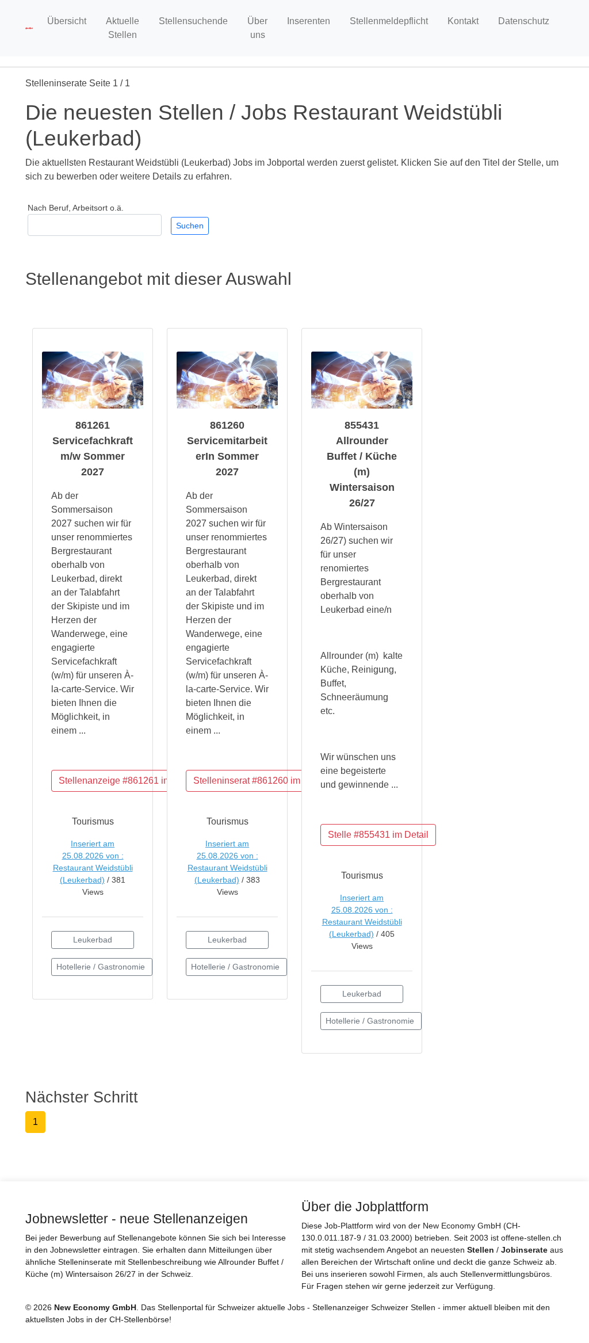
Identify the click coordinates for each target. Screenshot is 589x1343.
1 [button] (35, 1122)
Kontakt (463, 21)
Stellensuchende (193, 21)
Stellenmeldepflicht (389, 21)
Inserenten (308, 21)
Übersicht (66, 21)
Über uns (257, 28)
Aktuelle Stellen (122, 28)
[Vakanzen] (29, 28)
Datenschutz (523, 21)
